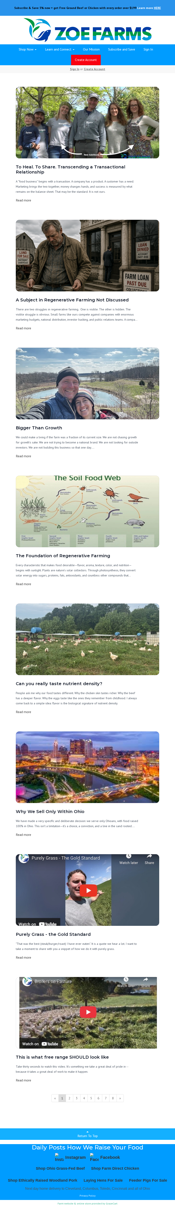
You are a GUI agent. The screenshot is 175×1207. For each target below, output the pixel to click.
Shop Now (26, 49)
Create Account (86, 60)
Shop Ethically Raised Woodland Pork (42, 1180)
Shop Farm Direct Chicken (115, 1168)
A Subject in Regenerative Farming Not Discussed (72, 299)
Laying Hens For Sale (103, 1180)
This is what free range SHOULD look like (62, 1057)
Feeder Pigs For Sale (148, 1180)
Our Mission (91, 49)
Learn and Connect (58, 49)
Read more (23, 200)
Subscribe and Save (121, 49)
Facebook (110, 1157)
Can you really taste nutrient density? (59, 683)
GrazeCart (111, 1203)
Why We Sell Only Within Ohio (50, 811)
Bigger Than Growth (39, 427)
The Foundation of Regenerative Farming (63, 555)
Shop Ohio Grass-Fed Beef (60, 1168)
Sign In (148, 49)
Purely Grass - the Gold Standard (53, 934)
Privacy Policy (88, 1195)
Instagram (75, 1157)
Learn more (149, 8)
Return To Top (87, 1136)
